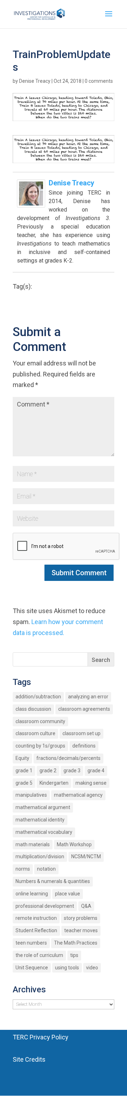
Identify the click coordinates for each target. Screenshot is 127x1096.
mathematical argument (43, 807)
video (92, 967)
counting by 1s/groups (40, 746)
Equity (22, 758)
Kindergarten (54, 783)
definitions (84, 746)
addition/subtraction (38, 696)
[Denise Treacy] (31, 202)
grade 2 (48, 770)
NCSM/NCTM (86, 856)
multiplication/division (40, 856)
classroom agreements (84, 709)
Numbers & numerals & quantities (53, 881)
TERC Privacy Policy (40, 1037)
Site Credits (29, 1059)
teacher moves (81, 930)
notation (46, 869)
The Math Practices (75, 943)
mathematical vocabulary (44, 832)
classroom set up (81, 733)
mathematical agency (78, 795)
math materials (33, 844)
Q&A (86, 906)
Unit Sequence (32, 967)
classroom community (40, 721)
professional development (45, 906)
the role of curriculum (39, 955)
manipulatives (31, 795)
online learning (32, 893)
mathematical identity (40, 820)
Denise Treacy (34, 81)
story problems (80, 918)
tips (74, 955)
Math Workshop (74, 844)
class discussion (33, 709)
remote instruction (36, 918)
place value (67, 893)
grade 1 (24, 770)
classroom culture (35, 733)
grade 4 (95, 770)
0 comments (99, 81)
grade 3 (72, 770)
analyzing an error (88, 696)
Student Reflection (36, 930)
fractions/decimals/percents (68, 758)
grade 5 (24, 783)
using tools (67, 967)
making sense (91, 783)
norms (23, 869)
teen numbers (31, 943)
